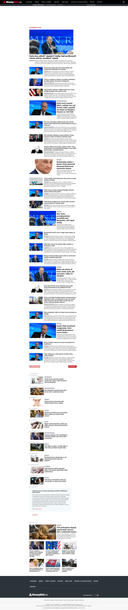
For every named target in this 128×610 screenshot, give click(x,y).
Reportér (99, 2)
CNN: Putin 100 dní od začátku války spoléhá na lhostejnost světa (58, 245)
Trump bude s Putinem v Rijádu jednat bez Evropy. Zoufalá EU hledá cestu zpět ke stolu (59, 90)
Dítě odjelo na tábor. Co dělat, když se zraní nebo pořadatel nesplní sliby (56, 447)
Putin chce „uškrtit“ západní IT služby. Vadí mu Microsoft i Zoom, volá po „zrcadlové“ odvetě (52, 57)
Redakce (52, 600)
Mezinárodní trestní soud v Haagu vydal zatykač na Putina (59, 233)
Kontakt (56, 600)
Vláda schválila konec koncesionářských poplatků (68, 570)
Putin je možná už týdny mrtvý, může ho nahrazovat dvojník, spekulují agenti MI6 (59, 256)
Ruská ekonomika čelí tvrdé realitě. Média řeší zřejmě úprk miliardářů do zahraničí (58, 68)
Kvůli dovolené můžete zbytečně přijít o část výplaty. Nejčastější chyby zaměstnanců (56, 470)
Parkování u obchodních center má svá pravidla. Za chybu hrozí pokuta (55, 480)
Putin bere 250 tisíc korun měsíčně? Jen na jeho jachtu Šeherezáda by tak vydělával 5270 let (58, 286)
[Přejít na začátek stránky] (97, 600)
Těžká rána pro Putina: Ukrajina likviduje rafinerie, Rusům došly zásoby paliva (59, 190)
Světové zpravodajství (51, 4)
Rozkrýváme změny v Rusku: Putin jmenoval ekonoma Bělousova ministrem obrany (66, 165)
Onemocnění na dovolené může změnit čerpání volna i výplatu (54, 402)
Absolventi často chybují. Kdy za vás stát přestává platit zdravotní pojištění (55, 459)
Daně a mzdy (65, 2)
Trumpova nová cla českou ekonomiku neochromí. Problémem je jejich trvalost (53, 553)
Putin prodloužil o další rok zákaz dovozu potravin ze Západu (60, 313)
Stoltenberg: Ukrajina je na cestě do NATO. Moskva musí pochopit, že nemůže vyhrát (59, 202)
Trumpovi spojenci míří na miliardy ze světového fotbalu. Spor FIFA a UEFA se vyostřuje (55, 436)
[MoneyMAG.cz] (12, 2)
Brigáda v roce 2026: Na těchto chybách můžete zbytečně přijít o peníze (68, 552)
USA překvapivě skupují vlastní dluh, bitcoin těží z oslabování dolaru (55, 391)
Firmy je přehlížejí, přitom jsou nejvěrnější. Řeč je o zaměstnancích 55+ (36, 570)
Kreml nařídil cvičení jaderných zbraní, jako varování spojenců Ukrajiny (60, 179)
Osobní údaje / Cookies (73, 600)
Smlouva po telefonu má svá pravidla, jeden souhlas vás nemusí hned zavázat (55, 414)
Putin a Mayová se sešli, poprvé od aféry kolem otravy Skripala (58, 354)
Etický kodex (47, 600)
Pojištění (56, 2)
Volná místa (81, 600)
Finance (37, 2)
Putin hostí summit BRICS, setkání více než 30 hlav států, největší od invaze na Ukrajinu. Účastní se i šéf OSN (66, 107)
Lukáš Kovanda (38, 509)
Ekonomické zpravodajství (38, 4)
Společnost (60, 4)
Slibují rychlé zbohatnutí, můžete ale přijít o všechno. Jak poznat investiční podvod (55, 425)
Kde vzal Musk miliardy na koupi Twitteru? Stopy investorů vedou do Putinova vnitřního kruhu (59, 136)
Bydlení (92, 2)
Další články (72, 366)
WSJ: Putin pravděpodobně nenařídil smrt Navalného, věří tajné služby (65, 218)
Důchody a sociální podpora (79, 2)
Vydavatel (61, 600)
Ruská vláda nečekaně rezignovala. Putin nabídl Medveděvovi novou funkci (66, 329)
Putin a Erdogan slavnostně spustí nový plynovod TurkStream (59, 343)
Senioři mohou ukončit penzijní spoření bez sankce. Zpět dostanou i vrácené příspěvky (55, 380)
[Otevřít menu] (123, 2)
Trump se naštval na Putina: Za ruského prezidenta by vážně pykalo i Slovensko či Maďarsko (59, 80)
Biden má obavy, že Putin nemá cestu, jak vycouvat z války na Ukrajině (65, 272)
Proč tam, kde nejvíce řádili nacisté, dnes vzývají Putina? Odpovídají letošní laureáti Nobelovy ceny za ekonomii (60, 123)
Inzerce (65, 600)
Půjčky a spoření (46, 2)
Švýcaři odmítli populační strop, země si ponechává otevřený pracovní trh (53, 570)
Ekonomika (29, 2)
